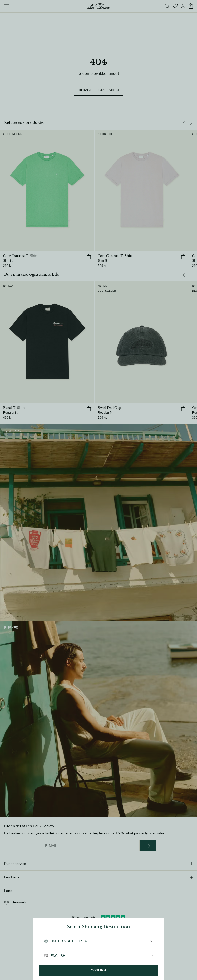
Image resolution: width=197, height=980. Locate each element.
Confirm (98, 970)
